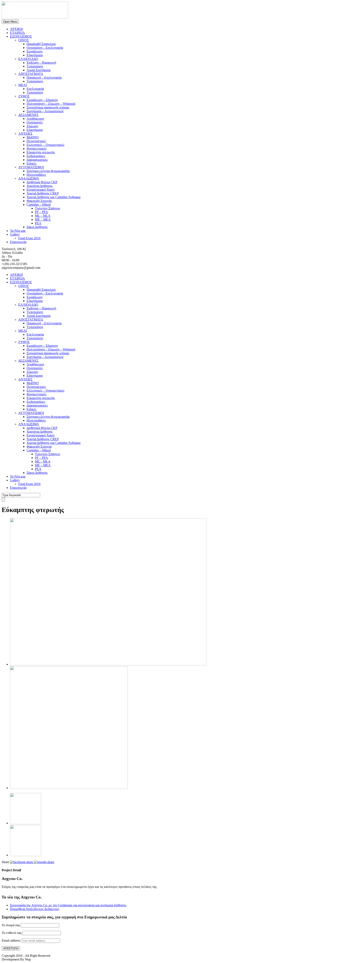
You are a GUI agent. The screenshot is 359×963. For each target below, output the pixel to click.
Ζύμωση (32, 126)
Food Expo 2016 (29, 238)
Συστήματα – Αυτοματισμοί (45, 111)
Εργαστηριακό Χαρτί (40, 189)
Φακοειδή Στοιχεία (39, 201)
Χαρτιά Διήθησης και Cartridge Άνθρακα (53, 197)
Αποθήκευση (35, 118)
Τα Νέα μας (18, 230)
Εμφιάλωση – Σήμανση (42, 100)
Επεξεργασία (35, 88)
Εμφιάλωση (34, 51)
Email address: (12, 940)
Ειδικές (31, 163)
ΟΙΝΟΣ (23, 40)
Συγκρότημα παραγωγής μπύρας (48, 107)
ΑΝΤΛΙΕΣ (25, 133)
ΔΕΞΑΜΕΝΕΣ (28, 115)
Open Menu (10, 21)
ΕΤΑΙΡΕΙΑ (17, 32)
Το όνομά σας (11, 925)
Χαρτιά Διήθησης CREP (43, 193)
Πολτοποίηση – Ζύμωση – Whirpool (51, 103)
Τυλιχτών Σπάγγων (47, 208)
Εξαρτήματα (35, 55)
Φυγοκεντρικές (37, 148)
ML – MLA (42, 216)
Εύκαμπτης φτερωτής (41, 152)
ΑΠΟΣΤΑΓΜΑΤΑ (30, 74)
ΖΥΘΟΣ (24, 96)
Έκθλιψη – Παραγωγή (41, 62)
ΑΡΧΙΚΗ (16, 29)
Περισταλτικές (36, 141)
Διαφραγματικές (37, 159)
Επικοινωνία (18, 242)
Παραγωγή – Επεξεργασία (44, 77)
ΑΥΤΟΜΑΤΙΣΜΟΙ (31, 167)
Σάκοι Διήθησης (37, 227)
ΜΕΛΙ (22, 85)
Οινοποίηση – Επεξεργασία (45, 47)
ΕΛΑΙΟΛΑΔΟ (28, 59)
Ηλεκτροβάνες (36, 174)
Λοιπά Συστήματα (38, 70)
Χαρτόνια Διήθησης (40, 186)
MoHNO (33, 137)
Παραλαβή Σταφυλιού (41, 44)
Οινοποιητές (35, 122)
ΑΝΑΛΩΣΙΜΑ (28, 178)
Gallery (15, 234)
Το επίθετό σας (12, 933)
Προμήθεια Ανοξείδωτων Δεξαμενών (34, 909)
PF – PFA (41, 212)
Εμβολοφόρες (36, 156)
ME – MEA (43, 219)
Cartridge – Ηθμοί (39, 204)
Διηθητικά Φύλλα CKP (42, 182)
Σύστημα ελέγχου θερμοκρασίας (48, 171)
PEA (38, 223)
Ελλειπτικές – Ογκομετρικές (45, 145)
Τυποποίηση (35, 66)
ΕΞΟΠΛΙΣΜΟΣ (21, 36)
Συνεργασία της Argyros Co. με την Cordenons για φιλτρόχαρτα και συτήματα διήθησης (68, 905)
